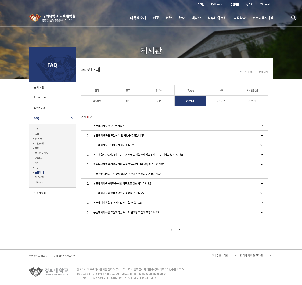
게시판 (196, 17)
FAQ (36, 118)
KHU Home (217, 4)
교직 (37, 148)
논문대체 (39, 172)
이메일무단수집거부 (64, 255)
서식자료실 (40, 192)
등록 (37, 133)
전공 (156, 17)
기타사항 (39, 181)
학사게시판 (40, 97)
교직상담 (240, 17)
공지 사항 (39, 87)
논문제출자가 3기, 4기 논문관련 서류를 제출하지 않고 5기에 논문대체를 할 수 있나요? (138, 154)
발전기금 (234, 4)
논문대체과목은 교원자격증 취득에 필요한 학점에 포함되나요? (126, 212)
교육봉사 (39, 158)
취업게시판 (40, 108)
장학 (37, 162)
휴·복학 (38, 138)
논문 (37, 167)
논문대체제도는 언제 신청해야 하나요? (113, 145)
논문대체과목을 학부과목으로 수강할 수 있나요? (118, 193)
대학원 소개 (138, 17)
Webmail (265, 4)
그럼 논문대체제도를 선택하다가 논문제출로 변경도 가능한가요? (127, 173)
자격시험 (39, 177)
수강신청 (39, 143)
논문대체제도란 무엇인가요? (108, 125)
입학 (169, 17)
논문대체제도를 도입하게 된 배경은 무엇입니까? (118, 135)
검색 (293, 17)
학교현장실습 (41, 153)
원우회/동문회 (217, 17)
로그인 (200, 4)
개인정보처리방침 (38, 255)
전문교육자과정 (263, 17)
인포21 (249, 4)
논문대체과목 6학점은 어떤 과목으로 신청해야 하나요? (122, 183)
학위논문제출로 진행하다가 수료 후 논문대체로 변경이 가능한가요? (128, 164)
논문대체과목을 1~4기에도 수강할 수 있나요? (117, 202)
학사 (182, 17)
